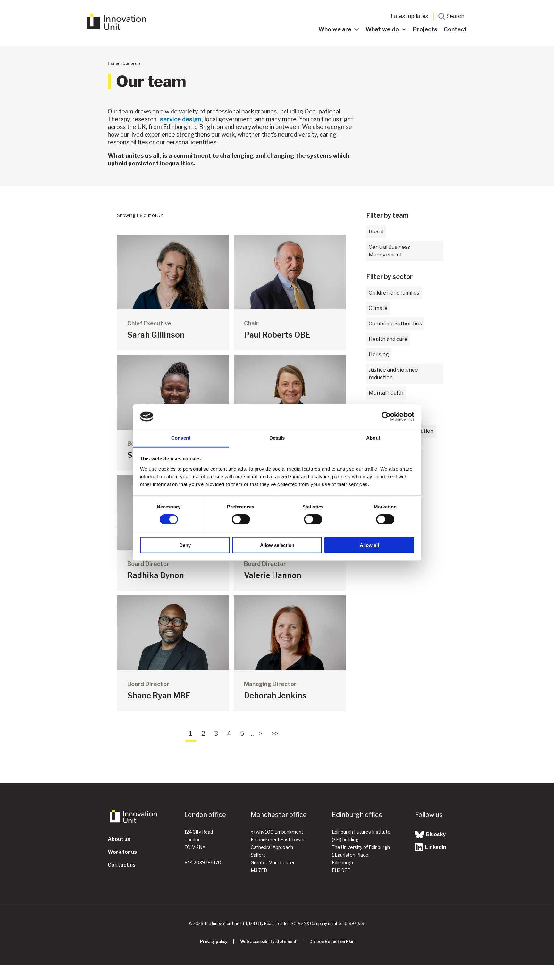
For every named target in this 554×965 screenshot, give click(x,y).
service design (180, 119)
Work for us (122, 852)
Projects (425, 29)
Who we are (334, 29)
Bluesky (435, 834)
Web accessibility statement (268, 941)
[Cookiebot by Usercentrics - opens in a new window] (386, 416)
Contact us (122, 865)
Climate (378, 308)
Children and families (394, 293)
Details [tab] (277, 438)
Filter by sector (389, 277)
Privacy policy (213, 941)
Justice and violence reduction (393, 374)
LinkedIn (435, 847)
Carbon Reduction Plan (331, 941)
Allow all (369, 545)
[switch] (241, 519)
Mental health (386, 393)
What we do (382, 29)
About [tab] (373, 438)
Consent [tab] (180, 438)
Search (455, 16)
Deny (185, 545)
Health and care (388, 339)
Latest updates (409, 16)
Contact (455, 29)
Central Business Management (389, 251)
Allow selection (277, 545)
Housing (379, 354)
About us (119, 839)
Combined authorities (395, 324)
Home (113, 63)
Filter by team (387, 215)
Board (376, 232)
